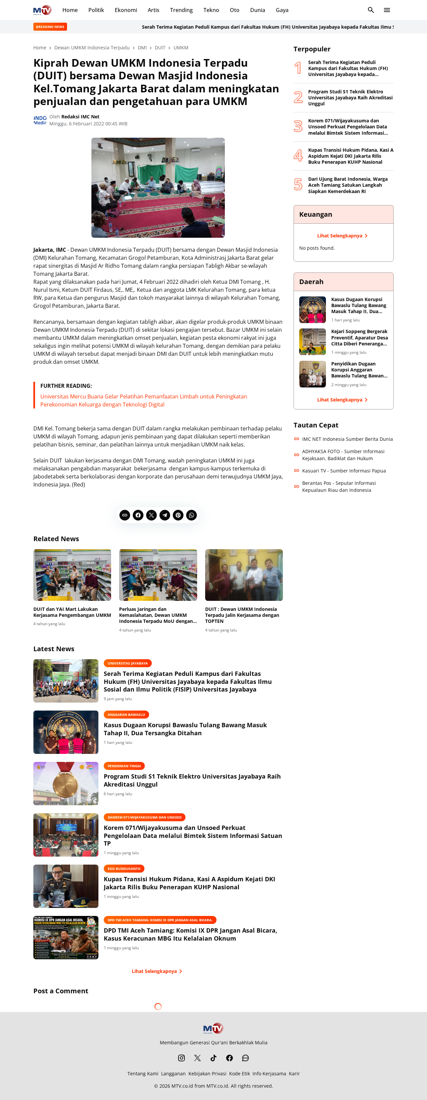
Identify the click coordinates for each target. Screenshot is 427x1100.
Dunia (257, 10)
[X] (151, 515)
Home (70, 10)
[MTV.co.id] (42, 10)
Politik (96, 10)
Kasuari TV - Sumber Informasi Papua (344, 470)
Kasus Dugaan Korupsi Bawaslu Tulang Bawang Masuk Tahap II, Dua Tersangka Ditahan (185, 729)
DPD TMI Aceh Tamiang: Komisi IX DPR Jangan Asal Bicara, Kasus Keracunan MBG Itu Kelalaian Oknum (190, 934)
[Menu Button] (387, 10)
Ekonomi (126, 10)
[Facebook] (138, 515)
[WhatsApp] (191, 515)
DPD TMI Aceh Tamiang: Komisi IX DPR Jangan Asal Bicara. (160, 920)
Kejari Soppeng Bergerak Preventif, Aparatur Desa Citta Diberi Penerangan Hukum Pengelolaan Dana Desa (359, 337)
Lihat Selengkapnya (154, 971)
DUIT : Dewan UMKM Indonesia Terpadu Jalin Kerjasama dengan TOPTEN (242, 615)
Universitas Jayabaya (128, 663)
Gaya (282, 10)
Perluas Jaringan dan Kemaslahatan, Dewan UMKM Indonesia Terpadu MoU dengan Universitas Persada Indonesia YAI (156, 615)
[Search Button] (371, 10)
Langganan (173, 1073)
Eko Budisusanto (124, 868)
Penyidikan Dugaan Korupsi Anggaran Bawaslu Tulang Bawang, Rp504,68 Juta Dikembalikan (359, 370)
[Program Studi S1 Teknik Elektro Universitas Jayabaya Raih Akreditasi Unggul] (65, 783)
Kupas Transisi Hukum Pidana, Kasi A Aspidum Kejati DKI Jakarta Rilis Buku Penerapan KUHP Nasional (189, 883)
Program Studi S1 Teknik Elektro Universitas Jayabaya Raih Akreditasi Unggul (192, 780)
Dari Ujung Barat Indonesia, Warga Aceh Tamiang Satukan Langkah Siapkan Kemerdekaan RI (348, 185)
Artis (153, 10)
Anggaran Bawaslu (126, 714)
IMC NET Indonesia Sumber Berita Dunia (347, 439)
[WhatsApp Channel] (245, 1058)
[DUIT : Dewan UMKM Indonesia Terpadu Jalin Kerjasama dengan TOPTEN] (244, 575)
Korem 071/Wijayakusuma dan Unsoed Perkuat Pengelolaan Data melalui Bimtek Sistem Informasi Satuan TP (193, 835)
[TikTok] (213, 1058)
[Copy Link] (124, 515)
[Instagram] (181, 1058)
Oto (235, 10)
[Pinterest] (178, 515)
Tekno (211, 10)
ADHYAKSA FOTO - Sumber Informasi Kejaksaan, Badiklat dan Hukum (343, 454)
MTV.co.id (182, 1086)
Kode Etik (239, 1073)
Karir (294, 1073)
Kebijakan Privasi (207, 1073)
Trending (181, 10)
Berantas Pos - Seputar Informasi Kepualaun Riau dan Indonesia (339, 486)
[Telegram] (164, 515)
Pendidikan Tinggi (124, 766)
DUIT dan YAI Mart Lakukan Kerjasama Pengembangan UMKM (72, 612)
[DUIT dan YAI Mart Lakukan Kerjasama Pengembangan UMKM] (72, 575)
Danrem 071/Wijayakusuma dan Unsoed (144, 817)
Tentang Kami (142, 1073)
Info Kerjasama (269, 1073)
